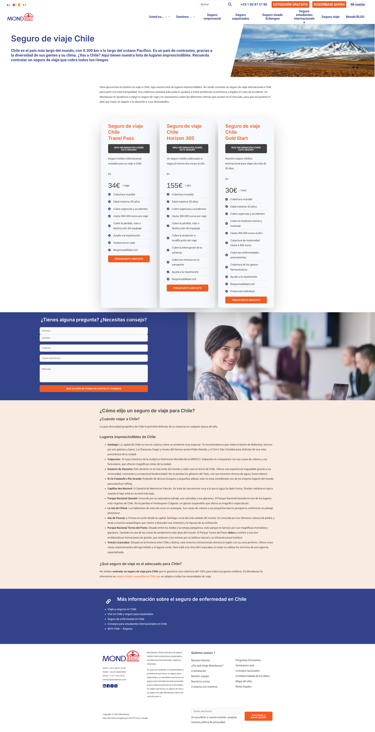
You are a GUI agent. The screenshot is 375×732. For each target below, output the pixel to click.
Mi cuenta (358, 4)
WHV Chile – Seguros (120, 628)
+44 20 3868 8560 (117, 672)
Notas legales (244, 686)
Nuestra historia (200, 660)
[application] (165, 17)
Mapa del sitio (244, 681)
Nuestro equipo (200, 676)
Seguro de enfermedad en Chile (126, 619)
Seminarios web (245, 665)
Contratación (198, 670)
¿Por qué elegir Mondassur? (207, 665)
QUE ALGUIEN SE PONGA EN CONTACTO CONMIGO (93, 388)
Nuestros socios (200, 681)
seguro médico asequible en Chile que (138, 576)
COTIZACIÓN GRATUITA (290, 4)
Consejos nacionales (248, 670)
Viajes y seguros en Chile (122, 609)
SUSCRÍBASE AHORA (329, 4)
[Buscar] (230, 4)
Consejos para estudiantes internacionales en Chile (137, 623)
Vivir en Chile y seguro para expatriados (130, 614)
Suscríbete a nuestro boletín (258, 716)
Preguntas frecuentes (248, 660)
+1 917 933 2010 (117, 676)
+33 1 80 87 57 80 (254, 4)
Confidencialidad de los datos (253, 676)
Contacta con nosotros (204, 686)
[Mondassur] (20, 16)
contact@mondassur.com (114, 679)
